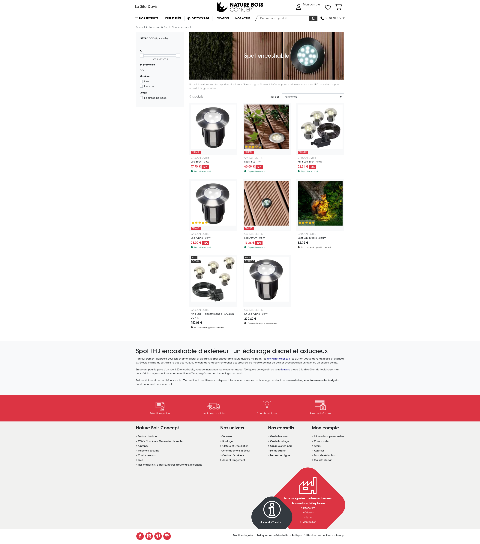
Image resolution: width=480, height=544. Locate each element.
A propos (143, 446)
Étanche (149, 86)
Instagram (167, 536)
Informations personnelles (329, 436)
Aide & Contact (272, 522)
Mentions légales (243, 535)
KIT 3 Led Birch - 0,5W (310, 161)
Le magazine (278, 450)
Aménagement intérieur (236, 450)
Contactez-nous (147, 455)
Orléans (309, 512)
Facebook (140, 536)
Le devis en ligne (280, 455)
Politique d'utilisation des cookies (312, 535)
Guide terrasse (278, 436)
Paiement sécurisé (148, 450)
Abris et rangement (233, 460)
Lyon (309, 517)
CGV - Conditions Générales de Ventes (161, 441)
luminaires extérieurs (278, 358)
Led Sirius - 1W (252, 161)
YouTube (149, 536)
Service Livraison (147, 436)
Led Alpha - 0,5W (201, 237)
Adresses (319, 450)
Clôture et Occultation (235, 446)
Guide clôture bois (281, 446)
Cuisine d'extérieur (233, 455)
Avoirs (317, 446)
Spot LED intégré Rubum (312, 237)
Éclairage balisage (155, 97)
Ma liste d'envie (323, 460)
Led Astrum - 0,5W (254, 237)
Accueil (141, 27)
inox (146, 81)
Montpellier (309, 522)
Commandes (321, 441)
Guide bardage (279, 441)
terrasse (285, 369)
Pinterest (158, 536)
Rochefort (309, 507)
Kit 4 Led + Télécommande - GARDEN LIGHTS (212, 315)
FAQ (140, 460)
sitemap (339, 535)
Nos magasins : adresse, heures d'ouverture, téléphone (170, 464)
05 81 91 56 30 (334, 18)
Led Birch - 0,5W (200, 161)
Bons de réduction (324, 455)
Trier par (274, 96)
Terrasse (227, 436)
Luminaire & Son (159, 27)
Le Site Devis (146, 6)
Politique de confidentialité (273, 535)
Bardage (227, 441)
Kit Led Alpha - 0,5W (256, 313)
